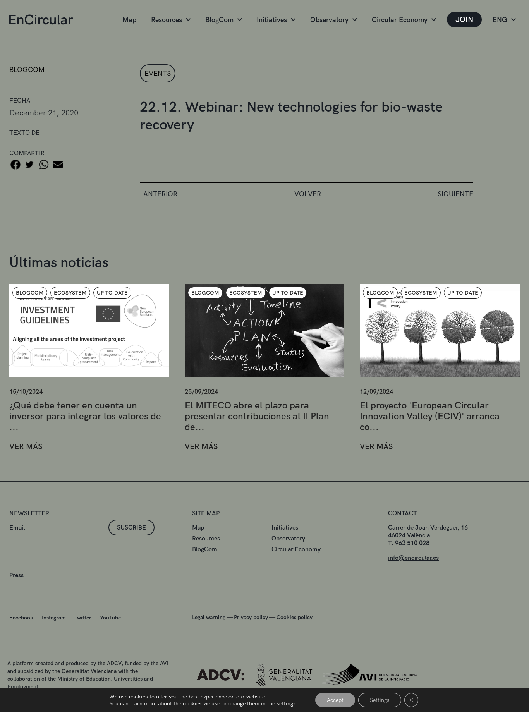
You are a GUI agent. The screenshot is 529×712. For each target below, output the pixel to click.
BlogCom (219, 19)
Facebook (21, 617)
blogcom (27, 69)
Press (16, 575)
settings (286, 703)
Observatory (329, 19)
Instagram (54, 617)
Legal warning (208, 617)
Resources (166, 19)
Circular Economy (400, 19)
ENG (500, 19)
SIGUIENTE (455, 193)
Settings (380, 700)
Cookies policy (295, 617)
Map (129, 19)
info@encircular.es (413, 558)
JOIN (464, 19)
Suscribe (131, 527)
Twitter (82, 617)
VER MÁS (25, 446)
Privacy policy (251, 617)
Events (157, 73)
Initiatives (272, 19)
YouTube (110, 617)
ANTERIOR (160, 193)
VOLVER (307, 193)
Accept (335, 700)
